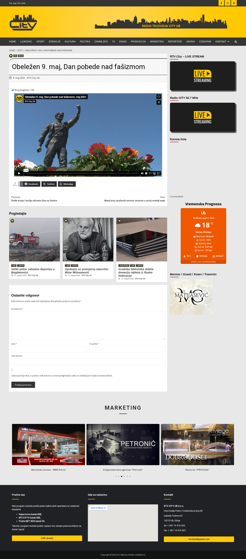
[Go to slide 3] (121, 476)
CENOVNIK (205, 41)
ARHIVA (190, 41)
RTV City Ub (33, 77)
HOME (12, 41)
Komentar (17, 308)
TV (113, 41)
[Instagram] (227, 3)
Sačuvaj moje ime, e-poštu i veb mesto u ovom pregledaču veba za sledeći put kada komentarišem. (62, 375)
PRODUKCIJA (138, 41)
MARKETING (157, 41)
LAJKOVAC (26, 41)
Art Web (121, 555)
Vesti (21, 56)
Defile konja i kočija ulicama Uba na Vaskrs (34, 199)
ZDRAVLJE (55, 41)
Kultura (124, 266)
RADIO (123, 41)
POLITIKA (85, 41)
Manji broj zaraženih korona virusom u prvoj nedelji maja (134, 199)
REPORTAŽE (175, 41)
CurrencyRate (176, 196)
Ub (15, 56)
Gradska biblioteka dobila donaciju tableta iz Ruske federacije (135, 272)
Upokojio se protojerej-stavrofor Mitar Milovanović (86, 271)
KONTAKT (221, 41)
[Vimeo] (234, 3)
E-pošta (94, 343)
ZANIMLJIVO (101, 41)
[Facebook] (221, 3)
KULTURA (70, 41)
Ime (14, 343)
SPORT (40, 41)
